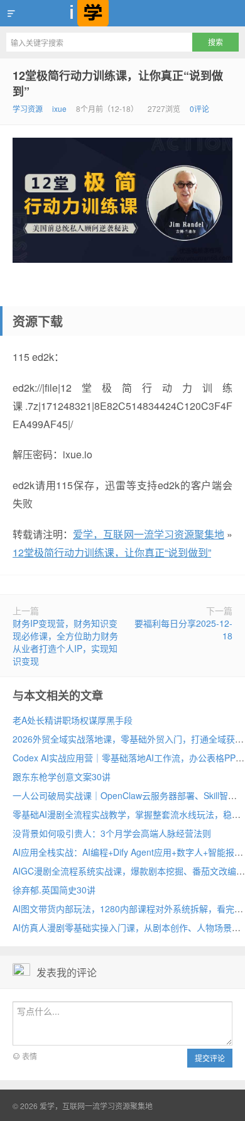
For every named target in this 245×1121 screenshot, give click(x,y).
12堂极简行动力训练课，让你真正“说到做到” (118, 83)
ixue (59, 108)
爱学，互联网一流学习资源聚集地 (122, 13)
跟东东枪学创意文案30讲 (62, 776)
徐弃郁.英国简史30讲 (54, 889)
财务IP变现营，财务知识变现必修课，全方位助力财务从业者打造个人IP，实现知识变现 (65, 642)
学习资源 (28, 108)
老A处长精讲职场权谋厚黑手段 (73, 720)
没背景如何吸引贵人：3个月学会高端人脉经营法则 (112, 833)
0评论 (199, 108)
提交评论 (210, 1057)
